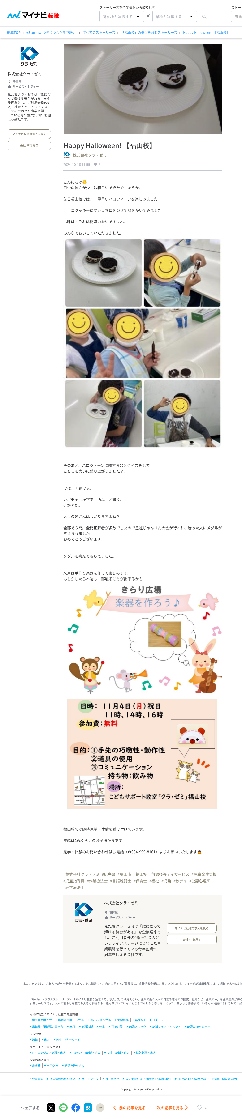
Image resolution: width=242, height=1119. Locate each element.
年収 (72, 1027)
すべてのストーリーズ (99, 32)
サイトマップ (90, 1079)
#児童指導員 (73, 881)
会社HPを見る (29, 145)
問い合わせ (112, 1079)
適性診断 (140, 1020)
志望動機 (123, 1020)
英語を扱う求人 (74, 1065)
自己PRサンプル (100, 1020)
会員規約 (37, 1079)
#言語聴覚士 (120, 881)
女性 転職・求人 (118, 1053)
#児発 (166, 881)
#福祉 (154, 881)
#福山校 (140, 874)
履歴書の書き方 (42, 1020)
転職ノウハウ (137, 1027)
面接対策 (117, 1027)
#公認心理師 (199, 881)
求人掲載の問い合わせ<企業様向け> (148, 1079)
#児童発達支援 (204, 874)
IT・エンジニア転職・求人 (49, 1053)
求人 (47, 1040)
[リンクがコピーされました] (100, 1107)
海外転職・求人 (146, 1053)
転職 (35, 1040)
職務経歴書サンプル (71, 1020)
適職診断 (87, 1027)
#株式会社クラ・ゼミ (81, 874)
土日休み (52, 1065)
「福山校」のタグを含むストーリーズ (149, 32)
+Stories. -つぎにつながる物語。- (51, 32)
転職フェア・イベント (166, 1027)
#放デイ (180, 881)
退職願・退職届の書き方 (47, 1027)
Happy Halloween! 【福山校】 (206, 32)
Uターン (158, 1020)
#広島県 (108, 874)
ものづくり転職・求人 (86, 1053)
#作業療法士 (97, 881)
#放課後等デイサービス (169, 874)
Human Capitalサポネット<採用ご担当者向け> (208, 1079)
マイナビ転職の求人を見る (29, 134)
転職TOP (14, 32)
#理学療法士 (73, 887)
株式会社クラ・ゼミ (25, 74)
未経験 (36, 1065)
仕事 (102, 1027)
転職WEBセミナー (198, 1027)
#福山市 (124, 874)
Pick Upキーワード (68, 1040)
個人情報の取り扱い (62, 1079)
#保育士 (140, 881)
